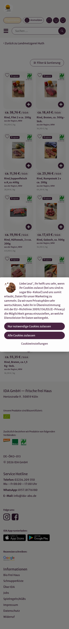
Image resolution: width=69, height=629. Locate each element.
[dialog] (34, 314)
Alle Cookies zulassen (21, 335)
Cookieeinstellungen (34, 343)
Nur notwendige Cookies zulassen (29, 326)
